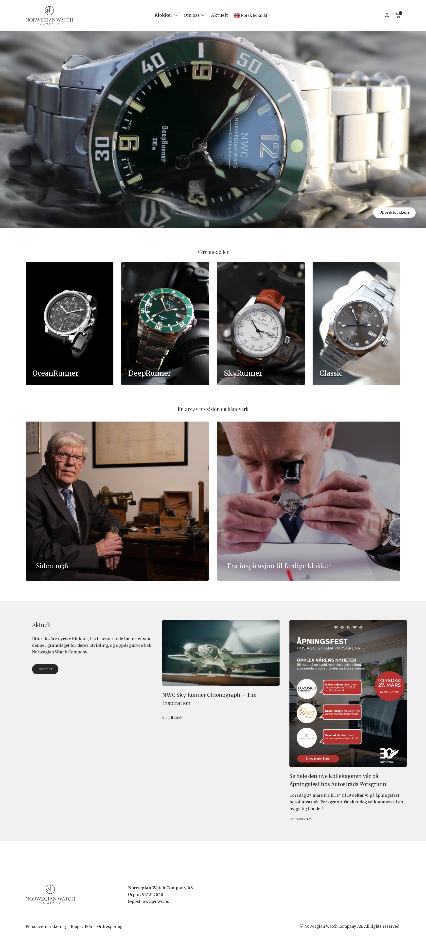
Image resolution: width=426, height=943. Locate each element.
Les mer (45, 669)
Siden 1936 (52, 565)
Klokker (163, 15)
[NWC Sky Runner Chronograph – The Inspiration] (221, 653)
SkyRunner (243, 373)
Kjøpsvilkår (81, 926)
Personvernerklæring (46, 926)
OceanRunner (56, 373)
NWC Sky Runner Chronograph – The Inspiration (209, 699)
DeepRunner (149, 373)
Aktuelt (219, 15)
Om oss (192, 15)
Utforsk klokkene (394, 212)
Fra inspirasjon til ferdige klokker (279, 565)
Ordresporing (110, 926)
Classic (331, 373)
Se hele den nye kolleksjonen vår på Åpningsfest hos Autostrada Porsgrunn (337, 780)
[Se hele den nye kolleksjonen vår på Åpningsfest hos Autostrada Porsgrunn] (348, 693)
